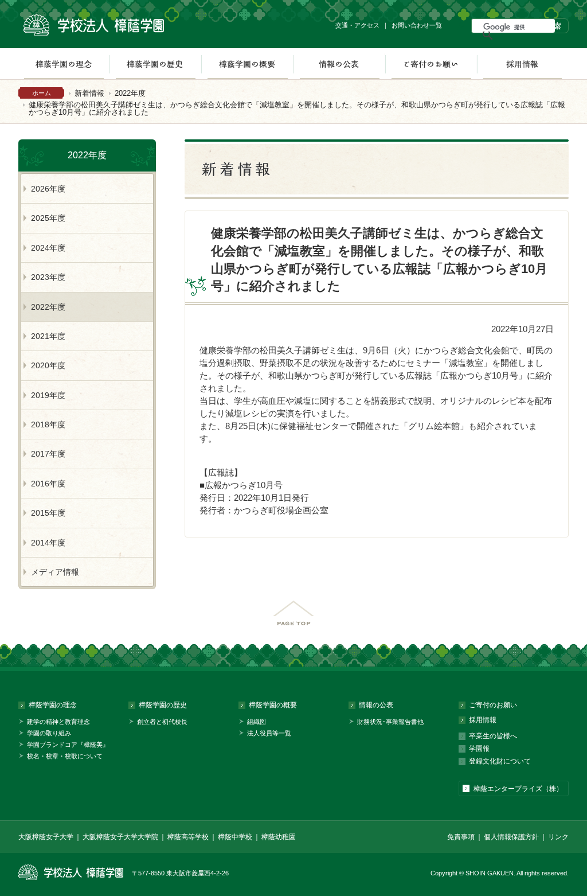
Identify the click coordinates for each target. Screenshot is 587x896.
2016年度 (48, 483)
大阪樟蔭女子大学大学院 (120, 837)
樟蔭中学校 (235, 837)
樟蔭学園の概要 (247, 63)
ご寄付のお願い (431, 63)
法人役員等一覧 (269, 733)
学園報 (479, 749)
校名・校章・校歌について (65, 756)
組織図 (256, 721)
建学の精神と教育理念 (58, 721)
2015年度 (48, 512)
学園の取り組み (49, 733)
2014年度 (48, 542)
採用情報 (522, 63)
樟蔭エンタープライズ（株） (518, 789)
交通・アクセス (357, 25)
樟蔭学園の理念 (63, 63)
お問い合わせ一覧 (417, 25)
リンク (558, 837)
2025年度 (48, 218)
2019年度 (48, 395)
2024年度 (48, 247)
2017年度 (48, 453)
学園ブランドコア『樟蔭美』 (68, 744)
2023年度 (48, 277)
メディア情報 (55, 571)
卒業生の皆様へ (493, 736)
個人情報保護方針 (511, 837)
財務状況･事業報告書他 (390, 721)
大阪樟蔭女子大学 (45, 837)
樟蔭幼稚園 (278, 837)
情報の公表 (339, 63)
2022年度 (130, 93)
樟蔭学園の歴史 (155, 63)
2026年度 (48, 188)
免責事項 (461, 837)
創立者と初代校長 (162, 721)
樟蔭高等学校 (188, 837)
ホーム (41, 92)
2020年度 (48, 365)
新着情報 (89, 93)
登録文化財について (500, 761)
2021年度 (48, 336)
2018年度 (48, 424)
